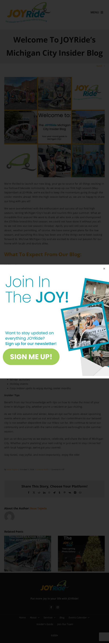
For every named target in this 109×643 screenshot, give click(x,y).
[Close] (104, 268)
